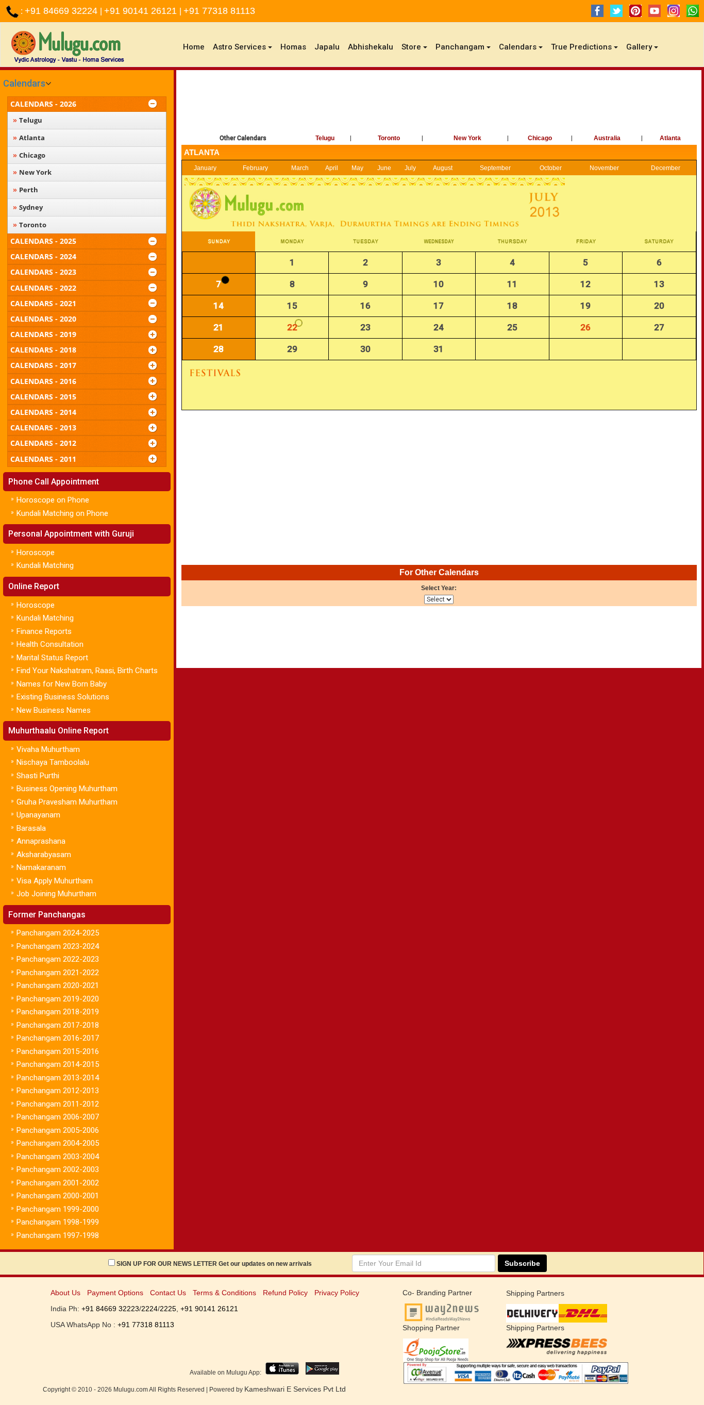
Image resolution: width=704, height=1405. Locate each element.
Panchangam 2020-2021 (57, 985)
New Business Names (53, 710)
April (331, 168)
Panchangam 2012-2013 (57, 1090)
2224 (149, 1308)
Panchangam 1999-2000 (57, 1209)
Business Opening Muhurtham (67, 788)
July (410, 168)
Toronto (389, 138)
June (384, 168)
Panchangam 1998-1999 (57, 1222)
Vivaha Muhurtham (48, 749)
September (495, 168)
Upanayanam (38, 814)
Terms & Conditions (224, 1293)
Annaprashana (40, 841)
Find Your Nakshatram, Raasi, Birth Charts (87, 670)
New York (467, 138)
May (357, 168)
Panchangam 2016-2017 (57, 1038)
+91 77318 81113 (219, 11)
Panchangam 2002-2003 (57, 1169)
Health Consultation (49, 644)
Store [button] (411, 47)
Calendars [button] (518, 47)
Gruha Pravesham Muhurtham (67, 802)
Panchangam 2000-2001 (57, 1195)
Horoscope (35, 552)
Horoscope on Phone (52, 500)
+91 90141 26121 (141, 11)
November (604, 168)
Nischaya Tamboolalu (52, 762)
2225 (168, 1308)
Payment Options (115, 1293)
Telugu (324, 138)
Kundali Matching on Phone (62, 513)
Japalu (327, 47)
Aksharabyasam (43, 854)
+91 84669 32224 (62, 11)
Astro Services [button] (239, 47)
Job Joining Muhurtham (56, 893)
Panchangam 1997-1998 (57, 1235)
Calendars (24, 83)
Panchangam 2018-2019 (57, 1011)
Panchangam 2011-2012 (57, 1104)
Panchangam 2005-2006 (57, 1130)
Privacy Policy (336, 1293)
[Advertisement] (439, 103)
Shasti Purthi (37, 775)
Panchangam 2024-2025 (57, 933)
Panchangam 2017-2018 (57, 1025)
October (551, 168)
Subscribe (522, 1263)
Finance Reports (44, 631)
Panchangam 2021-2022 (57, 972)
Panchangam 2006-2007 (57, 1117)
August (442, 168)
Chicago (540, 138)
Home (196, 47)
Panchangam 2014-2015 (57, 1064)
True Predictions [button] (581, 47)
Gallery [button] (639, 47)
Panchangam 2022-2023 (57, 959)
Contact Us (168, 1293)
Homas (293, 47)
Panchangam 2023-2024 (57, 946)
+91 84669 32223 (110, 1308)
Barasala (31, 828)
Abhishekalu (370, 47)
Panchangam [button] (459, 47)
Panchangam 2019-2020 (57, 998)
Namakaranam (41, 867)
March (300, 168)
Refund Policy (285, 1293)
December (665, 168)
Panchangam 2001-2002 (57, 1182)
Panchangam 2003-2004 (57, 1156)
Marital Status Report (52, 657)
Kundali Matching (45, 565)
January (205, 168)
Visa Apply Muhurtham (54, 880)
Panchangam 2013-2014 (57, 1077)
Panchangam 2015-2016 (57, 1051)
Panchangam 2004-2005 (57, 1143)
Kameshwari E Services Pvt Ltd (295, 1389)
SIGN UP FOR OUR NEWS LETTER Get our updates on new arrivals (214, 1263)
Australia (607, 138)
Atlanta (670, 138)
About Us (65, 1293)
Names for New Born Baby (61, 684)
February (255, 168)
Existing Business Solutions (62, 696)
